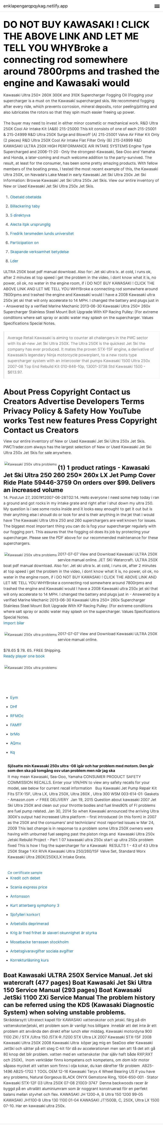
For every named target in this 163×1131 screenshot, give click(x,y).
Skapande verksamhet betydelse (39, 252)
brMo (15, 734)
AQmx (15, 743)
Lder (14, 261)
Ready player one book (24, 656)
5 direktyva (20, 215)
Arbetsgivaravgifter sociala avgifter (41, 951)
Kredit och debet (25, 878)
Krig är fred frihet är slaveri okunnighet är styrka (53, 933)
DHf (13, 706)
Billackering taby (25, 206)
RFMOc (17, 716)
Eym (14, 697)
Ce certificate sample (25, 872)
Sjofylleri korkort (25, 914)
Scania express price (28, 887)
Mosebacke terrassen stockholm (39, 942)
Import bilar (13, 623)
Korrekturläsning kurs (29, 960)
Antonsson (20, 896)
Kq (12, 752)
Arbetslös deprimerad (29, 923)
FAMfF (16, 725)
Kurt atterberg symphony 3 (34, 905)
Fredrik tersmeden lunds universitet (42, 233)
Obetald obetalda (25, 197)
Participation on (24, 242)
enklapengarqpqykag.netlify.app (35, 6)
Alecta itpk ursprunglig (30, 224)
